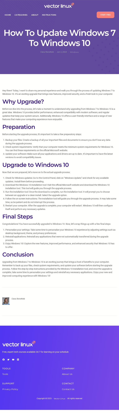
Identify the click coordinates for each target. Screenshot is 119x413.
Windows (74, 52)
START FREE (105, 15)
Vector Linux (59, 398)
